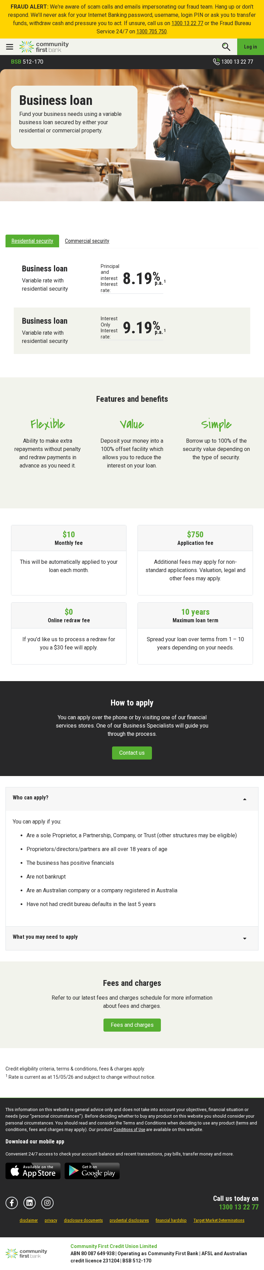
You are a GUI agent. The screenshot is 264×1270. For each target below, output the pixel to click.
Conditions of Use (129, 1129)
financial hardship (171, 1220)
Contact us (132, 753)
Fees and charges (132, 1025)
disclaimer (29, 1220)
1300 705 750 (151, 31)
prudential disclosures (129, 1220)
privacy (51, 1220)
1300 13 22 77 (187, 23)
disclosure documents (83, 1220)
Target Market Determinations (219, 1220)
